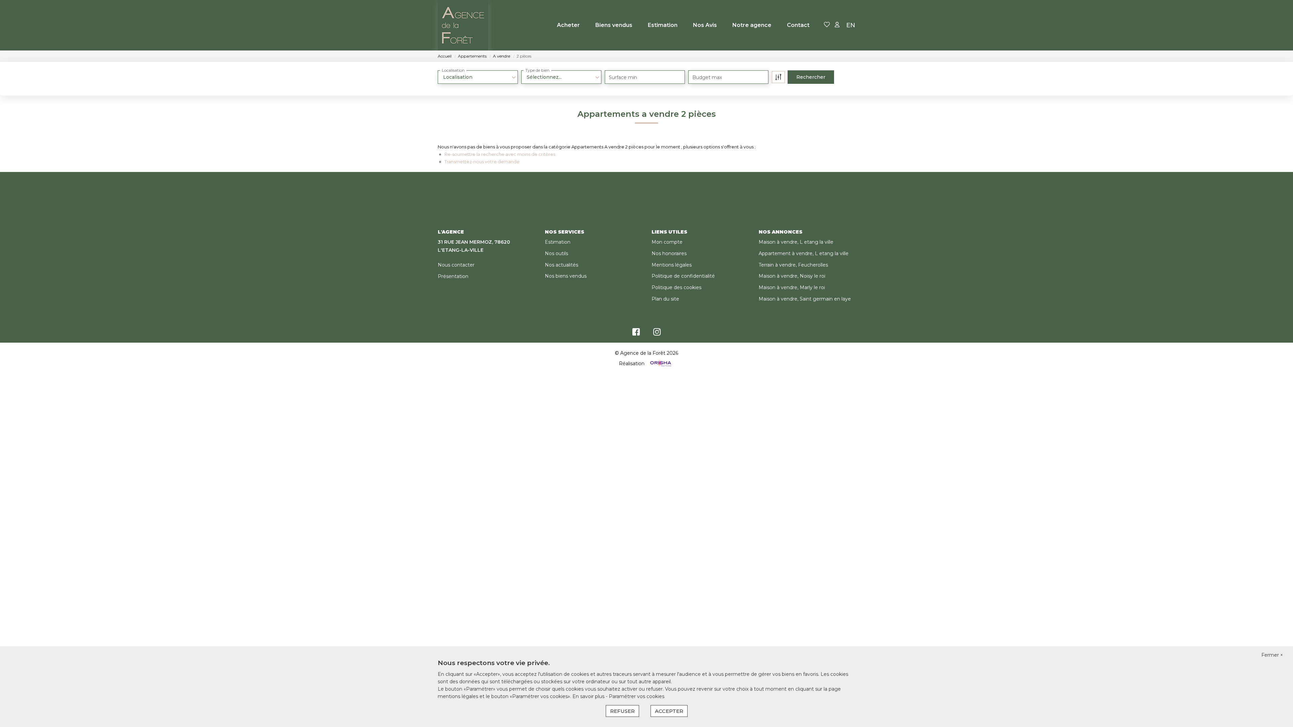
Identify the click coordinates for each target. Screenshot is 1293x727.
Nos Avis (705, 25)
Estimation (662, 25)
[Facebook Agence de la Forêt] (636, 334)
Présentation (453, 276)
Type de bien (537, 70)
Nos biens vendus (566, 276)
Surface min (623, 77)
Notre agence (751, 25)
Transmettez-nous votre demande (482, 161)
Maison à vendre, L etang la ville (796, 242)
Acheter (568, 25)
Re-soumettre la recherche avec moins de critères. (500, 154)
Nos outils (556, 253)
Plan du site (665, 299)
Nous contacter (456, 265)
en (850, 25)
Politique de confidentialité (683, 276)
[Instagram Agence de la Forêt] (657, 334)
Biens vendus (613, 25)
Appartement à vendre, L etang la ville (804, 253)
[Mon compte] (837, 25)
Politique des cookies (676, 287)
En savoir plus (589, 696)
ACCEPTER (669, 711)
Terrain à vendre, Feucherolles (793, 265)
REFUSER (622, 711)
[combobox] (478, 77)
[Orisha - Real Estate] (660, 363)
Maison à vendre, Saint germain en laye (805, 299)
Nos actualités (561, 265)
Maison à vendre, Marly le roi (792, 287)
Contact (798, 25)
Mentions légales (672, 265)
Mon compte (667, 242)
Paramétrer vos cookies (636, 696)
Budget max (707, 77)
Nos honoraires (669, 253)
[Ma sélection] (827, 25)
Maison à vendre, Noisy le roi (792, 276)
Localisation (453, 70)
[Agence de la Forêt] (463, 25)
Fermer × (1272, 655)
